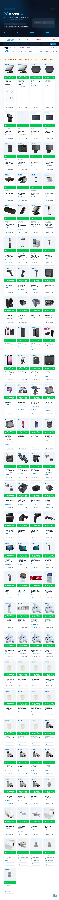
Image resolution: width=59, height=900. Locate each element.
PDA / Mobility (54, 47)
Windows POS (13, 47)
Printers (36, 47)
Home (53, 9)
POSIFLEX (12, 51)
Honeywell (19, 51)
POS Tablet (29, 47)
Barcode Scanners (44, 47)
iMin (25, 51)
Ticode (52, 51)
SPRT (41, 51)
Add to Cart (11, 107)
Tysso (46, 51)
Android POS (21, 47)
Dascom (30, 51)
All (6, 47)
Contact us (50, 59)
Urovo (36, 51)
